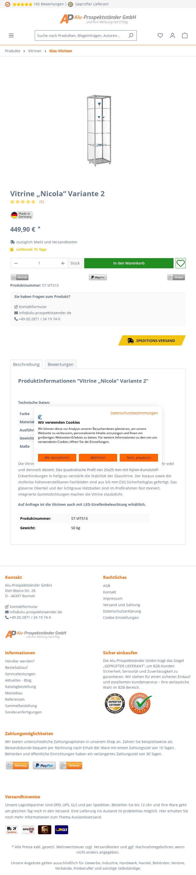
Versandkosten (64, 242)
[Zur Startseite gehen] (98, 19)
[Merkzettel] (160, 35)
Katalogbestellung (20, 686)
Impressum (112, 598)
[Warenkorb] (185, 35)
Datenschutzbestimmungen (134, 412)
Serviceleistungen (20, 673)
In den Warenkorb (129, 263)
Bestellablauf (16, 667)
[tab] (26, 364)
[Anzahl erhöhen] (63, 263)
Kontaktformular (32, 306)
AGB (106, 585)
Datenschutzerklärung (122, 611)
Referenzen (15, 699)
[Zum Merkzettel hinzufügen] (181, 263)
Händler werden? (19, 661)
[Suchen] (131, 35)
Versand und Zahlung (121, 604)
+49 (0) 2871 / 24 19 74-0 (39, 318)
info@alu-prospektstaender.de (44, 312)
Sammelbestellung (21, 705)
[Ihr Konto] (172, 35)
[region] (98, 130)
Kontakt (109, 592)
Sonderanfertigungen (23, 712)
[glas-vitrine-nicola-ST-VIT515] (97, 130)
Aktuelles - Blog (18, 680)
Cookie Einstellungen (121, 617)
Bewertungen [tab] (61, 364)
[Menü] (11, 35)
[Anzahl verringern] (15, 263)
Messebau (14, 693)
